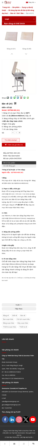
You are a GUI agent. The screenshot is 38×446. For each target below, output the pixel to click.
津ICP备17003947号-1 (13, 437)
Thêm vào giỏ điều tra (15, 145)
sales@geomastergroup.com (10, 401)
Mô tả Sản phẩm (9, 163)
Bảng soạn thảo (8, 323)
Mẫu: (5, 153)
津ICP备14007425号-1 (26, 437)
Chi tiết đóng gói (9, 166)
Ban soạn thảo (8, 319)
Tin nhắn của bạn (11, 140)
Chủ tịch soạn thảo (23, 319)
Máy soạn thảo (22, 323)
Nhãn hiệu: (7, 156)
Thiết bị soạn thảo (9, 327)
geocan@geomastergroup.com (11, 405)
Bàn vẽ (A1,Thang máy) (11, 49)
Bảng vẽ (6, 315)
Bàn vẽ (22, 315)
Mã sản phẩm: (8, 158)
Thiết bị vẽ (23, 327)
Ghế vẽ (14, 315)
